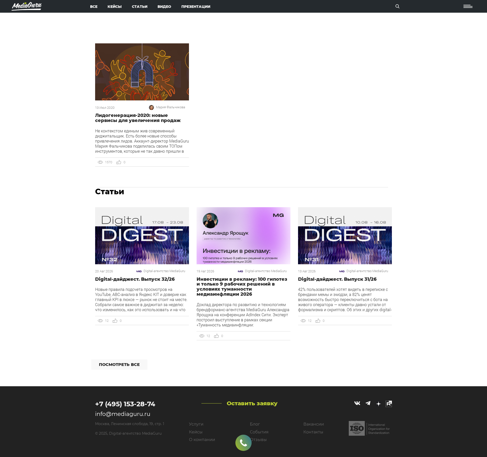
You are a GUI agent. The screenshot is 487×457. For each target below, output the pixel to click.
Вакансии (313, 424)
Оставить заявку (252, 403)
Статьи (139, 6)
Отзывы (258, 439)
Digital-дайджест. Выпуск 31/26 (337, 279)
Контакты (313, 432)
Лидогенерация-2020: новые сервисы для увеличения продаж (138, 118)
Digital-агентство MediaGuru (164, 271)
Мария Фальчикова (170, 107)
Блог (255, 424)
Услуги (196, 424)
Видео (164, 6)
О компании (202, 439)
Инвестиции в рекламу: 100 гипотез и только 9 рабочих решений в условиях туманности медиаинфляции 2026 (242, 286)
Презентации (195, 6)
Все (93, 6)
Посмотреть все (119, 364)
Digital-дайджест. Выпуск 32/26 (135, 279)
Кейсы (115, 6)
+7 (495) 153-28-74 (125, 404)
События (259, 432)
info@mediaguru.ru (122, 414)
